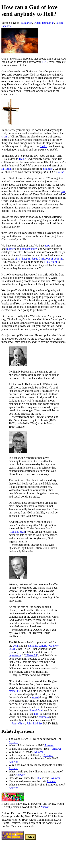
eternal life (15, 690)
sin (63, 191)
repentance (15, 655)
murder (10, 248)
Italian (59, 22)
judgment (47, 168)
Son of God (36, 710)
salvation (6, 168)
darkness (44, 716)
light (36, 713)
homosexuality (28, 248)
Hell (44, 61)
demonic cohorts (37, 645)
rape (47, 245)
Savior (43, 146)
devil (15, 645)
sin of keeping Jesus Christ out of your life (39, 258)
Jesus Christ (18, 723)
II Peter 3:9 (31, 655)
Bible (38, 778)
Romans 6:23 (17, 531)
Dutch (37, 22)
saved (35, 697)
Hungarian (48, 22)
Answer (13, 742)
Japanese (6, 26)
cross (4, 136)
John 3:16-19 (34, 723)
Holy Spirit (50, 261)
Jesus (61, 172)
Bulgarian (26, 22)
